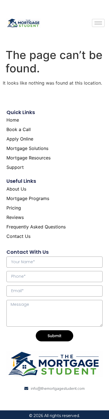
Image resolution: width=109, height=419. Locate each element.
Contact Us (18, 236)
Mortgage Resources (28, 158)
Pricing (13, 208)
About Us (16, 189)
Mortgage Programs (27, 198)
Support (15, 167)
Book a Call (18, 129)
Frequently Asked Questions (36, 227)
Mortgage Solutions (27, 148)
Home (12, 120)
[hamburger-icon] (98, 23)
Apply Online (19, 139)
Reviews (15, 217)
